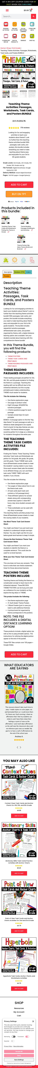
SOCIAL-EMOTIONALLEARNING (23, 30)
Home (3, 48)
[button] (7, 10)
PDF (15, 170)
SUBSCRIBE (26, 4)
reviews (25, 127)
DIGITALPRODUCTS (14, 41)
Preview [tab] (7, 276)
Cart (19, 1015)
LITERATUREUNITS (32, 29)
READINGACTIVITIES (6, 29)
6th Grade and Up (18, 165)
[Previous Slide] (17, 747)
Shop (9, 48)
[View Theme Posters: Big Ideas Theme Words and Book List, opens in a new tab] (25, 248)
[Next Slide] (20, 747)
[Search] (33, 16)
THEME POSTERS (14, 356)
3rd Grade (16, 48)
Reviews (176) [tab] (19, 272)
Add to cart (19, 184)
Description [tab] (8, 272)
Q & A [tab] (28, 272)
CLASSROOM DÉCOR (6, 41)
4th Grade (25, 163)
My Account (19, 1012)
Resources (19, 1008)
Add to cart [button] (19, 816)
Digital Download (19, 168)
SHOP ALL (32, 40)
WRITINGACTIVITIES (14, 29)
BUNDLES (23, 40)
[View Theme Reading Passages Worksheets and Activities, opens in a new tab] (32, 230)
